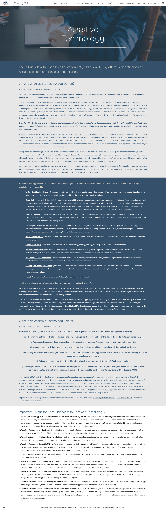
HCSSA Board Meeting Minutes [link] (148, 3)
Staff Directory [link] (87, 3)
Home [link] (56, 3)
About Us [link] (64, 3)
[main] (83, 34)
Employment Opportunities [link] (126, 3)
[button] (163, 3)
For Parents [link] (99, 3)
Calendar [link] (76, 3)
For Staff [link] (109, 3)
